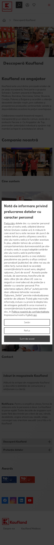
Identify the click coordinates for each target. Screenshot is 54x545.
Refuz (27, 330)
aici (35, 315)
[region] (27, 272)
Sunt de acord (27, 338)
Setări (27, 322)
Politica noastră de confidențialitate (30, 311)
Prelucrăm (9, 223)
